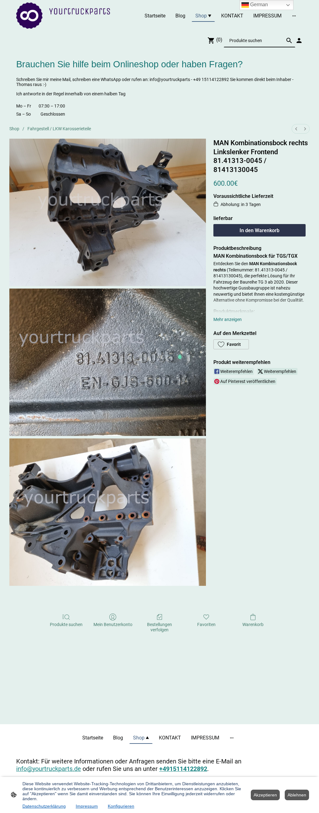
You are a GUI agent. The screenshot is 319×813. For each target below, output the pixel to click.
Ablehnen (297, 794)
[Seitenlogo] (63, 15)
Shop (14, 128)
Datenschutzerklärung (44, 806)
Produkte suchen (66, 624)
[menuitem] (296, 128)
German (258, 4)
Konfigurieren (121, 806)
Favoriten (206, 624)
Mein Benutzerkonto (112, 624)
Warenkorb (253, 624)
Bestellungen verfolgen (159, 627)
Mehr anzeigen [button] (227, 319)
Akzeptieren (265, 794)
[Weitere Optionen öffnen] (294, 16)
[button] (231, 344)
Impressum (87, 806)
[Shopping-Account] (299, 40)
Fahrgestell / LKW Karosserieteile (59, 128)
